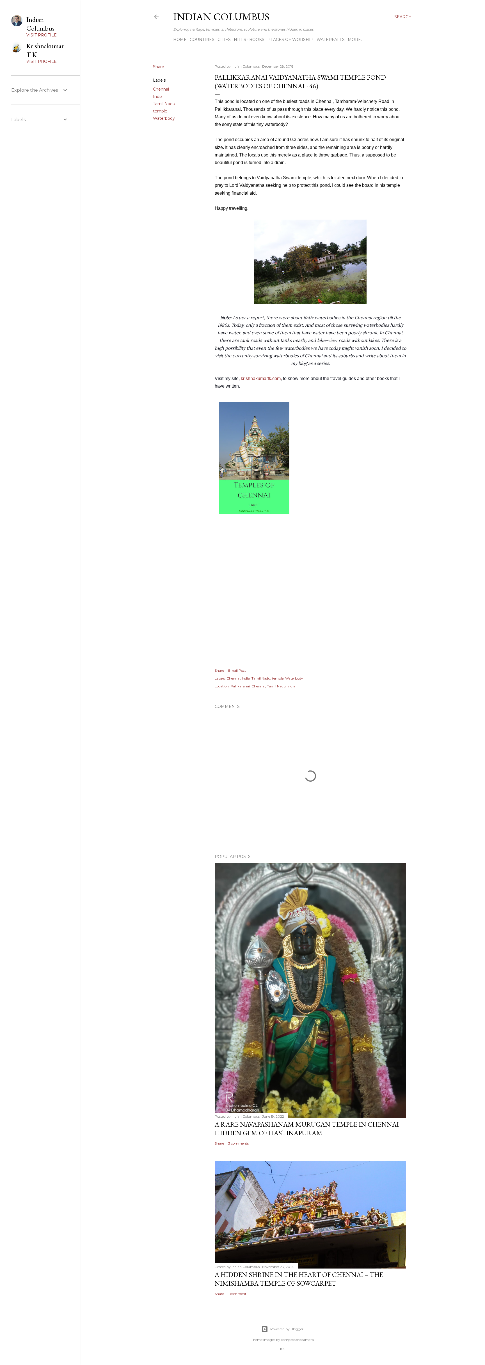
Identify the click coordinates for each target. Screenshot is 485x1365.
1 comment (237, 1294)
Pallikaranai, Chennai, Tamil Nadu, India (262, 686)
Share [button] (158, 66)
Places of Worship (290, 39)
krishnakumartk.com (261, 378)
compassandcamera (297, 1340)
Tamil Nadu (164, 103)
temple (160, 111)
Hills (240, 39)
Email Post (237, 670)
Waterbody (164, 118)
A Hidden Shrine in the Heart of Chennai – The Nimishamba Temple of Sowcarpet (299, 1279)
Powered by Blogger (286, 1329)
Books (256, 39)
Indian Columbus (221, 16)
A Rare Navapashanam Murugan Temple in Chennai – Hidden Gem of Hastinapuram (309, 1128)
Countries (202, 39)
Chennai (161, 89)
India (158, 96)
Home (180, 39)
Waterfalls (331, 39)
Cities (224, 39)
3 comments (238, 1143)
